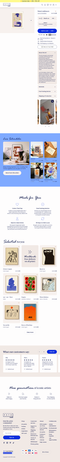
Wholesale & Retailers (52, 431)
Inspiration (24, 431)
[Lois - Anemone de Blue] (50, 171)
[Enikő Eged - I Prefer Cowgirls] (11, 256)
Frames (23, 426)
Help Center (43, 442)
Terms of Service (33, 438)
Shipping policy (33, 430)
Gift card (24, 433)
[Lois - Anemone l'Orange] (37, 171)
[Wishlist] (51, 5)
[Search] (42, 5)
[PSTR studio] (6, 4)
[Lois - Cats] (50, 150)
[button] (56, 5)
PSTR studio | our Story (43, 425)
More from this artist (12, 173)
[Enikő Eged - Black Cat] (48, 256)
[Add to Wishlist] (55, 11)
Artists (23, 429)
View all (52, 352)
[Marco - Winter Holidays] (48, 284)
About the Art (43, 52)
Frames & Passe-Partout (42, 436)
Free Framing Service (45, 91)
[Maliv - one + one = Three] (11, 284)
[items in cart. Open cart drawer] (53, 5)
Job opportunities (53, 439)
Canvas (42, 440)
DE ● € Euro (45, 452)
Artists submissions (52, 425)
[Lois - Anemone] (37, 150)
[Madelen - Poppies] (30, 284)
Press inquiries (51, 435)
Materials (41, 87)
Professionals (53, 428)
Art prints (24, 424)
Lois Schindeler (42, 13)
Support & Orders (33, 427)
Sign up (11, 437)
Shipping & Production (45, 96)
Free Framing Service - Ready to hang (47, 38)
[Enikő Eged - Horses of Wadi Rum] (30, 312)
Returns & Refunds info (34, 434)
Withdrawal (34, 442)
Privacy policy (34, 444)
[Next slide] (31, 20)
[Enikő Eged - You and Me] (11, 312)
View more (30, 332)
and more (53, 34)
